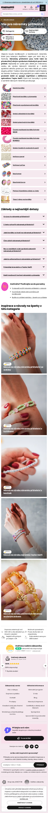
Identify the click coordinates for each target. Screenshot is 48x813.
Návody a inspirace (10, 38)
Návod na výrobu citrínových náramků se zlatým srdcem (22, 615)
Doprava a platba (12, 694)
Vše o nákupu (12, 690)
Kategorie (10, 31)
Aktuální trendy (8, 20)
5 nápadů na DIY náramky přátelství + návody (29, 288)
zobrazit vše (36, 651)
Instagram (27, 746)
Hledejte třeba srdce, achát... (13, 14)
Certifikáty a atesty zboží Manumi (35, 707)
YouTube (36, 746)
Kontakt (12, 698)
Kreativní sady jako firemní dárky (13, 707)
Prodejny (12, 702)
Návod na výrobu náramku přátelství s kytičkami (22, 430)
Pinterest (32, 746)
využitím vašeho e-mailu (34, 770)
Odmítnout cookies (24, 803)
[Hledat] (42, 14)
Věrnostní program (35, 690)
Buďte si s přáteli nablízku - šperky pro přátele (29, 297)
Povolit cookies (25, 807)
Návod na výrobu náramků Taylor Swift (23, 555)
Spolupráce (35, 712)
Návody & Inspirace (35, 702)
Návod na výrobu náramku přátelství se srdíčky (23, 368)
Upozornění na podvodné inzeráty (35, 717)
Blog (35, 698)
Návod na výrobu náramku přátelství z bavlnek (22, 491)
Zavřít (46, 2)
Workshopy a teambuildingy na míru (12, 713)
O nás (35, 694)
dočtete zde (24, 799)
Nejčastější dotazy (33, 31)
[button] (45, 666)
